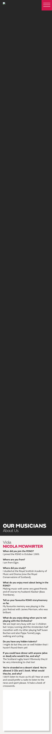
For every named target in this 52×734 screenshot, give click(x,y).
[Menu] (47, 5)
